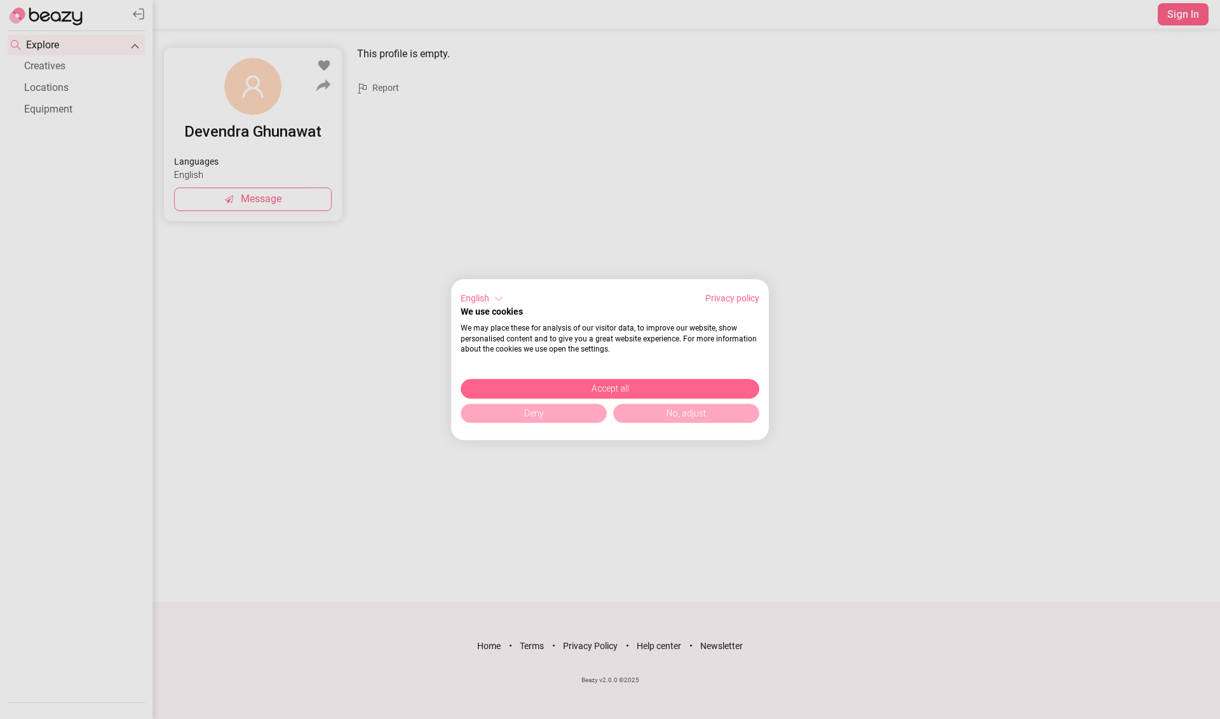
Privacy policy (732, 298)
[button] (482, 298)
